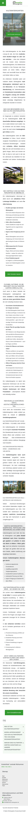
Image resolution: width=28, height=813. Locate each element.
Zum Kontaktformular (14, 712)
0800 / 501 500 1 (6, 766)
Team (3, 785)
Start (3, 776)
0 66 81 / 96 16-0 (8, 800)
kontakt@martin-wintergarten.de (11, 802)
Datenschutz (5, 784)
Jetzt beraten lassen (14, 274)
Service (4, 782)
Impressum (5, 780)
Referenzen (5, 779)
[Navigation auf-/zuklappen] (3, 3)
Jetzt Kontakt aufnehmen (14, 34)
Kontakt (4, 777)
